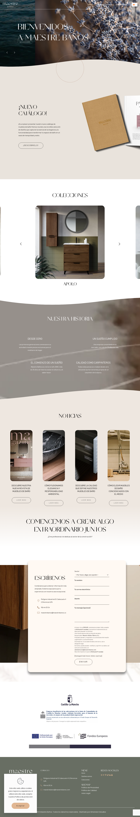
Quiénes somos (86, 776)
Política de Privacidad (82, 629)
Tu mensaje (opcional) (82, 608)
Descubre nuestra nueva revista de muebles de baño (21, 488)
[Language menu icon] (134, 5)
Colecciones (85, 780)
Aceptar (20, 806)
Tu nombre (78, 580)
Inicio (83, 773)
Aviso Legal (85, 793)
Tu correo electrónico (82, 589)
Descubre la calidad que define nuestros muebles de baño (86, 488)
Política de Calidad (89, 790)
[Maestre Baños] (10, 4)
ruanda (70, 284)
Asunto (77, 599)
